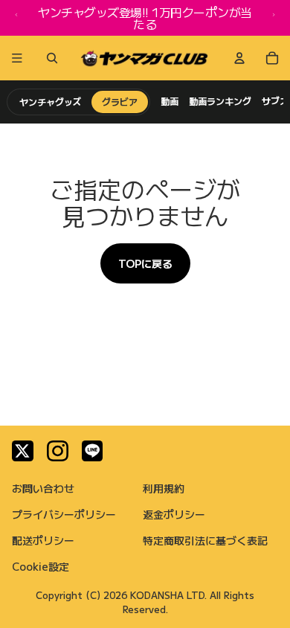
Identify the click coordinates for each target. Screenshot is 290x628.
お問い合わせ (43, 488)
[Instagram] (57, 451)
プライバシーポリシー (64, 514)
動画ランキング (220, 101)
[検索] (49, 58)
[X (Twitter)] (22, 451)
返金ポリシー (174, 514)
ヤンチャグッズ (50, 101)
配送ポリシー (43, 540)
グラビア (120, 101)
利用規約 (163, 488)
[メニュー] (17, 58)
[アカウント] (239, 58)
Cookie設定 (40, 566)
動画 (169, 101)
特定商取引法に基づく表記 (205, 540)
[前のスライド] (16, 17)
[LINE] (92, 451)
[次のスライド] (273, 17)
